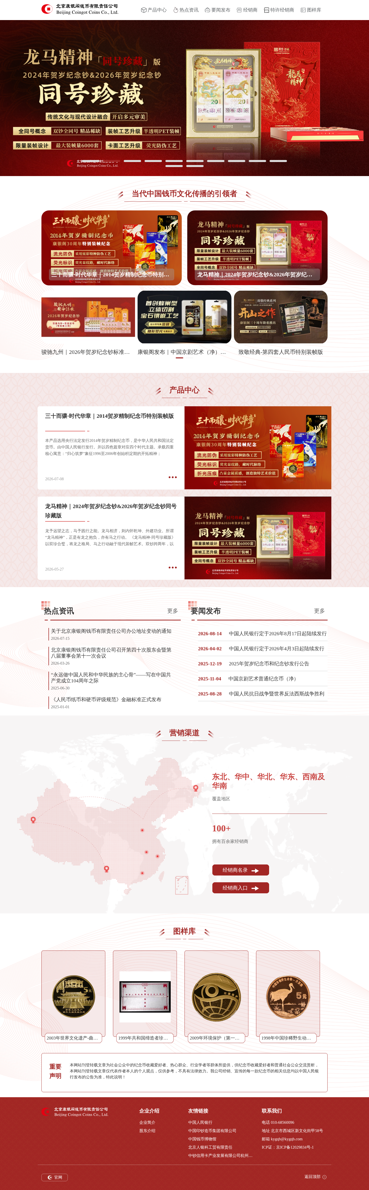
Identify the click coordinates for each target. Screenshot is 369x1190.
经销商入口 (236, 888)
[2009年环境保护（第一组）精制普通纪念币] (216, 997)
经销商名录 (236, 870)
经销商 (250, 10)
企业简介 (147, 1122)
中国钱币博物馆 (202, 1139)
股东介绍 (147, 1131)
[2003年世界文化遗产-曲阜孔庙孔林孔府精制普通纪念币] (73, 997)
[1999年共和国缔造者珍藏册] (145, 997)
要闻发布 (220, 10)
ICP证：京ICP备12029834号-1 (288, 1147)
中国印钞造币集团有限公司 (212, 1131)
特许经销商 (282, 10)
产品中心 (157, 10)
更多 (172, 611)
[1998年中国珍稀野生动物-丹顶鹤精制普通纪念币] (288, 997)
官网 (57, 1177)
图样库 (314, 10)
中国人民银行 (200, 1122)
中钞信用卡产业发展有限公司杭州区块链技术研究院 (221, 1155)
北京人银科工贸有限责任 (210, 1147)
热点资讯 (189, 10)
